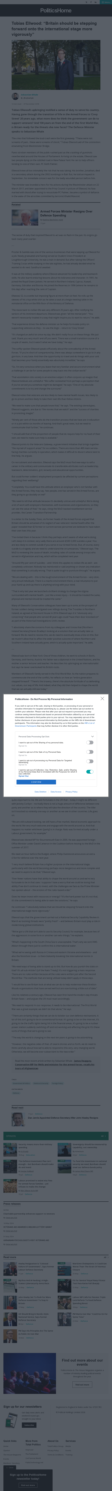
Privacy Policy (71, 792)
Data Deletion (40, 792)
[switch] (89, 742)
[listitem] (56, 736)
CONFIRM (36, 782)
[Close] (103, 699)
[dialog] (56, 745)
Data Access (56, 792)
